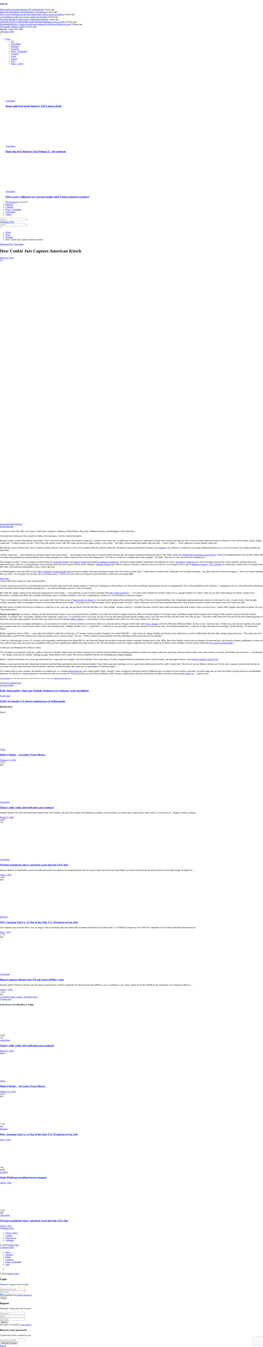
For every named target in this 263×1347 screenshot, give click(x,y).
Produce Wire (13, 1245)
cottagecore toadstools (108, 562)
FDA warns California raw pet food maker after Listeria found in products (32, 14)
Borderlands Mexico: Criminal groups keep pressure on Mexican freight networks (35, 24)
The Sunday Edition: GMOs (12, 27)
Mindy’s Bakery (77, 619)
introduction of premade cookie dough (198, 555)
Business (15, 46)
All (12, 41)
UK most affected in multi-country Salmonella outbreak (24, 19)
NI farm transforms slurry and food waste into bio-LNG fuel (34, 864)
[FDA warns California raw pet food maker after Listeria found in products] (134, 173)
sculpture (162, 548)
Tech (13, 61)
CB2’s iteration (215, 564)
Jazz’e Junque (152, 624)
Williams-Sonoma (103, 564)
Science (14, 59)
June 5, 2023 (5, 932)
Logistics (15, 54)
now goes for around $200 (220, 643)
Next (15, 202)
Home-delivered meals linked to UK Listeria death (22, 9)
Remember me (9, 1295)
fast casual (9, 683)
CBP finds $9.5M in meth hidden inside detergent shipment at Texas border (32, 22)
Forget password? (24, 1295)
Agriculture (16, 44)
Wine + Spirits (17, 64)
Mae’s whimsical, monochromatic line (54, 571)
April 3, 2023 (6, 875)
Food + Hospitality (19, 51)
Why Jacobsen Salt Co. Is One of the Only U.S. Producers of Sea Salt (39, 922)
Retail (13, 56)
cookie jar (189, 673)
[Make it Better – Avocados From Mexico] (131, 731)
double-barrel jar (75, 671)
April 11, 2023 (6, 989)
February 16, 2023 (8, 760)
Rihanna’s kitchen (200, 564)
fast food (17, 683)
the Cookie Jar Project (119, 593)
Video (2, 749)
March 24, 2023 (7, 258)
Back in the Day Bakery (83, 600)
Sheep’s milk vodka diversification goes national (27, 807)
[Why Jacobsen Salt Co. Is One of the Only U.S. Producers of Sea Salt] (131, 898)
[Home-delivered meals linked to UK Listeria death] (134, 82)
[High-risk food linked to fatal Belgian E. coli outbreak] (134, 127)
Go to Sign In (25, 1324)
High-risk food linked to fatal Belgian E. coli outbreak (23, 12)
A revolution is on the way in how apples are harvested (23, 17)
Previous (9, 202)
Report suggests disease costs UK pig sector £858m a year (32, 979)
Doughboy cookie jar (185, 562)
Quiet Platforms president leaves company (23, 1177)
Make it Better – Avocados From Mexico (22, 754)
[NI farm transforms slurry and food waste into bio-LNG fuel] (131, 841)
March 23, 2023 (7, 817)
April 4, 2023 (6, 1183)
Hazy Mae (4, 578)
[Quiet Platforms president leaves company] (131, 1153)
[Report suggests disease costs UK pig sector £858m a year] (131, 955)
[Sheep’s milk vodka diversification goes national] (131, 783)
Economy (15, 49)
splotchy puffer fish (81, 562)
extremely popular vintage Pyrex (204, 659)
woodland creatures (60, 562)
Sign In (3, 1346)
